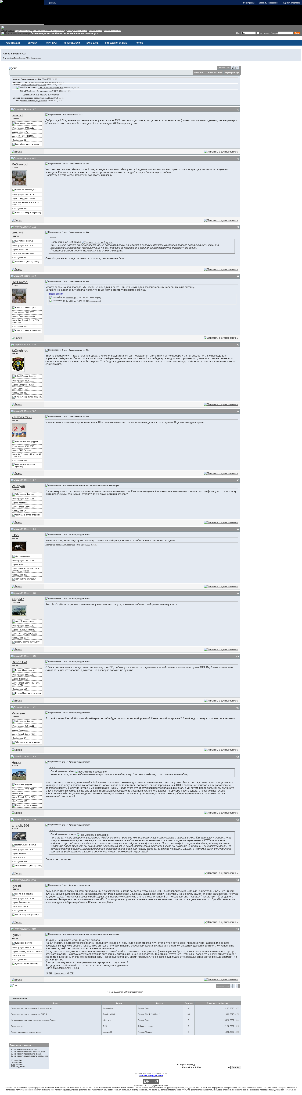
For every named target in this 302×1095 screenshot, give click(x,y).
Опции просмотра (232, 73)
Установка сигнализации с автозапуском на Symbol (33, 1020)
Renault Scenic (95, 30)
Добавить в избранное (268, 3)
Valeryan (18, 486)
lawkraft (17, 115)
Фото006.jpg (71, 301)
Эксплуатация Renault (77, 30)
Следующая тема (134, 992)
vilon (15, 535)
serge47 (18, 599)
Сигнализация (17, 1026)
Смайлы (14, 1062)
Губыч (16, 935)
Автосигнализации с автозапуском (26, 1032)
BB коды (14, 1060)
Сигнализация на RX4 (31, 79)
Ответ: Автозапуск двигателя (34, 101)
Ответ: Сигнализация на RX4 (35, 82)
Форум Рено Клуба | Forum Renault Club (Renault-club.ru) (40, 30)
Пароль (274, 33)
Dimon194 (19, 662)
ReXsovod (20, 164)
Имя (238, 33)
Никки (16, 762)
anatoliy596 (20, 825)
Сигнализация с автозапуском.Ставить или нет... (32, 1008)
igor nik (17, 886)
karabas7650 (22, 417)
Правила (52, 3)
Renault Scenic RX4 (112, 30)
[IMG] (13, 1064)
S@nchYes (20, 350)
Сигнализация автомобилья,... (34, 98)
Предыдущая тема (116, 992)
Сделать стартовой (291, 3)
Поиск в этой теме (214, 73)
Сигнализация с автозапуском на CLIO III (29, 1014)
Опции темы (199, 73)
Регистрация (248, 3)
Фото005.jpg (71, 298)
